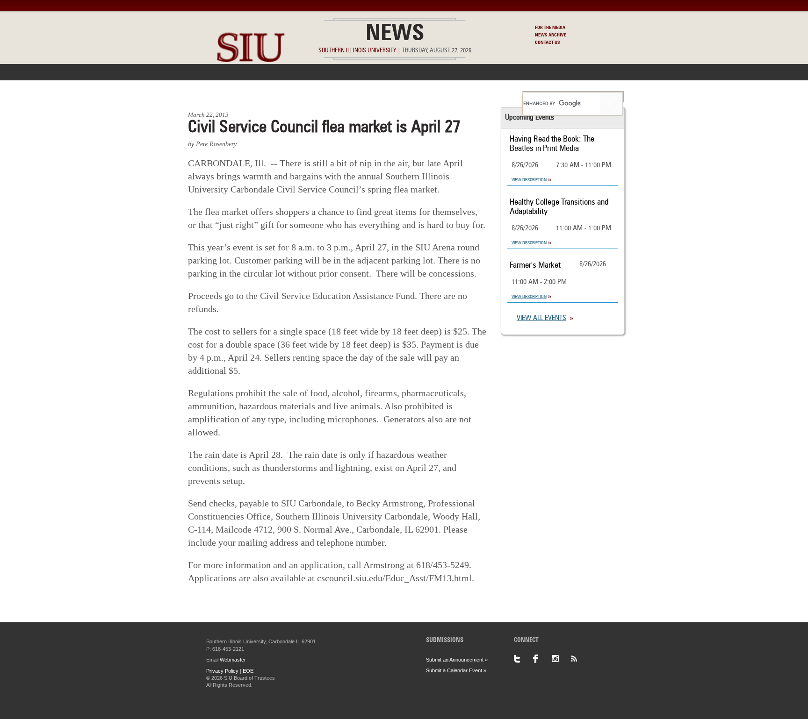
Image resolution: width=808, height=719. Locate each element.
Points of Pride (407, 96)
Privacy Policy (222, 671)
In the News (267, 96)
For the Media (550, 27)
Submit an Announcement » (457, 659)
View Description (529, 180)
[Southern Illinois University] (250, 84)
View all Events (541, 318)
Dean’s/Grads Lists (481, 96)
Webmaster (233, 659)
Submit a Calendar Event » (456, 670)
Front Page (212, 96)
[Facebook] (542, 659)
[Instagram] (560, 659)
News (395, 34)
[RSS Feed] (579, 659)
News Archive (550, 35)
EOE (248, 671)
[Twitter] (523, 659)
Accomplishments (334, 96)
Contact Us (547, 42)
